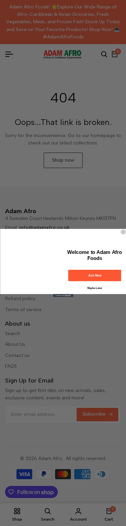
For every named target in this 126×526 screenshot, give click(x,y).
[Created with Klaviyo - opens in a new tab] (63, 295)
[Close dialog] (123, 232)
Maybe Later (94, 288)
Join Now (94, 275)
